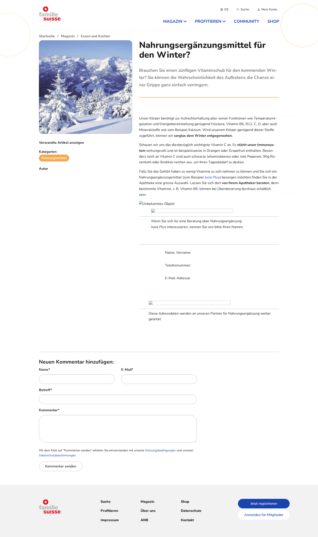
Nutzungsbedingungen (160, 450)
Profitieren (109, 510)
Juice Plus (212, 177)
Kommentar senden (60, 466)
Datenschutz (191, 510)
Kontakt (187, 520)
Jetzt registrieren (264, 503)
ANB (144, 520)
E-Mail (127, 369)
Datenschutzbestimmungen (57, 455)
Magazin (147, 501)
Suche (106, 501)
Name (44, 369)
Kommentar (49, 410)
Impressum (110, 520)
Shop (185, 501)
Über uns (148, 510)
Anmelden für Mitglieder (263, 515)
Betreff (45, 390)
